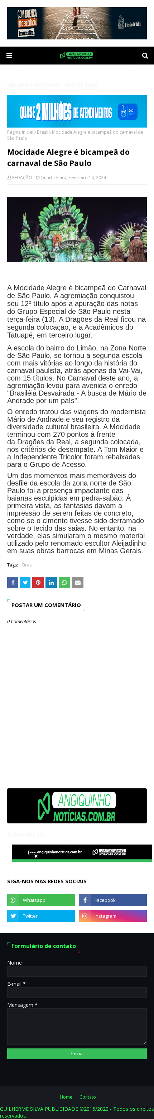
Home (66, 1097)
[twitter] (41, 916)
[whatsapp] (41, 900)
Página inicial (20, 132)
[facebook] (113, 900)
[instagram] (113, 916)
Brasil (42, 132)
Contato (88, 1097)
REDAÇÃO (22, 177)
